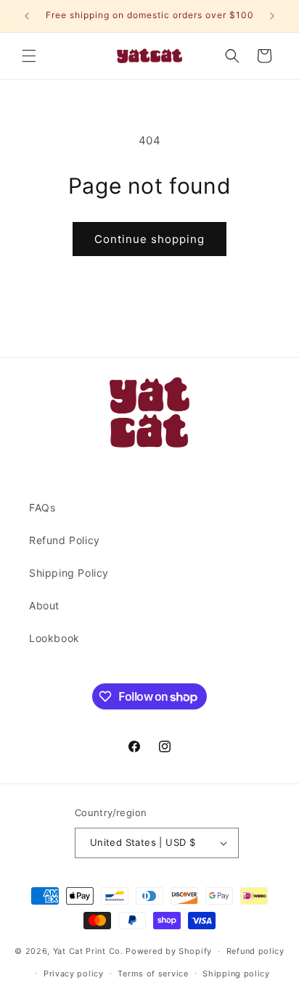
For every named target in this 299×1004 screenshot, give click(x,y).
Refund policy (255, 951)
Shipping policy (236, 973)
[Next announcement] (272, 16)
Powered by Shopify (169, 951)
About (44, 605)
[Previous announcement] (27, 16)
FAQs (42, 507)
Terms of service (153, 973)
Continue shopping (149, 239)
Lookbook (54, 638)
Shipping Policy (69, 573)
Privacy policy (74, 973)
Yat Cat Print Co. (88, 951)
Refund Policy (64, 540)
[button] (29, 56)
